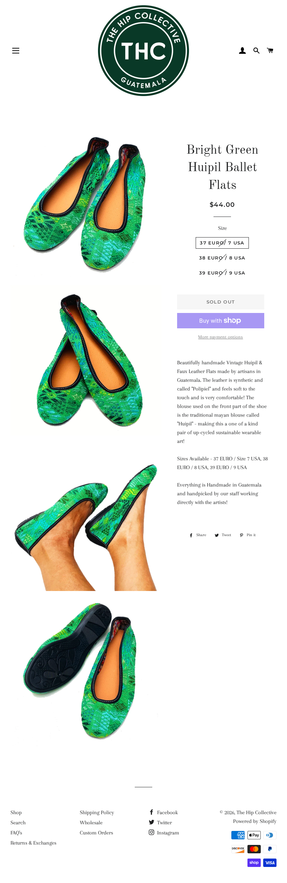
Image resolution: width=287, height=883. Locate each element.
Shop (16, 812)
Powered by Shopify (254, 821)
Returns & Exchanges (33, 843)
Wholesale (91, 822)
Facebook (167, 812)
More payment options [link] (220, 337)
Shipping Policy (97, 812)
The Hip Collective (256, 812)
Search (18, 822)
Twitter (164, 822)
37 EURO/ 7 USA (222, 243)
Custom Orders (96, 833)
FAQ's (16, 833)
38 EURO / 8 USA (222, 258)
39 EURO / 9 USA (222, 273)
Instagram (167, 833)
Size (222, 228)
